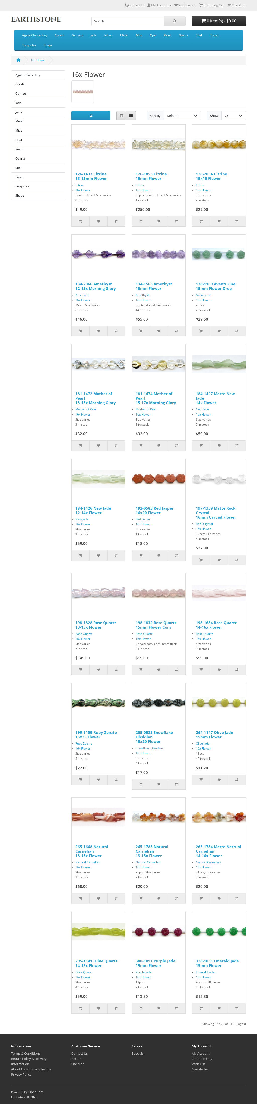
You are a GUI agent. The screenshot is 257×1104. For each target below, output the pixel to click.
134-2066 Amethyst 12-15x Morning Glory (95, 286)
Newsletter (200, 1069)
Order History (202, 1058)
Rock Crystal (204, 524)
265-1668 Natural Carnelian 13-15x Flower (91, 851)
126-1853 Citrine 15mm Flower (151, 176)
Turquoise (29, 45)
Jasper (108, 35)
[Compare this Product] (116, 221)
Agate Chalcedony (34, 35)
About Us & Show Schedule (31, 1069)
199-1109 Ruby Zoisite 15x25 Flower (96, 734)
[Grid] (131, 115)
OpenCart (35, 1092)
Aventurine (203, 295)
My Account (201, 1053)
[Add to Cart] (80, 221)
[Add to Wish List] (98, 221)
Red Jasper (143, 519)
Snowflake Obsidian (149, 748)
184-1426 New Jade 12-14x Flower (93, 510)
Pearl (167, 35)
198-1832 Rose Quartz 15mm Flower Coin (156, 625)
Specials (137, 1053)
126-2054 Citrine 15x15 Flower (211, 176)
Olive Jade (203, 743)
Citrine (80, 185)
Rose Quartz (83, 634)
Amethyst (82, 295)
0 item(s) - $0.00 (221, 21)
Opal (153, 35)
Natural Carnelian (87, 862)
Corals (59, 35)
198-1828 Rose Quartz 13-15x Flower (95, 625)
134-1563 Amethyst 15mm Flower (154, 286)
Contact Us (136, 5)
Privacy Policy (21, 1074)
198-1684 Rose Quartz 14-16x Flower (216, 625)
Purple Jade (143, 972)
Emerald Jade (205, 972)
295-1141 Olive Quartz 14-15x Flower (96, 963)
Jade (93, 35)
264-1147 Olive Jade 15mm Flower (214, 734)
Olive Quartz (84, 972)
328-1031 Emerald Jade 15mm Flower (217, 963)
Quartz (183, 35)
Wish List (198, 1064)
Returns (77, 1058)
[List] (121, 115)
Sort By (155, 115)
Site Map (77, 1064)
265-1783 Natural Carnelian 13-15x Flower (152, 851)
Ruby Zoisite (83, 743)
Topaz (214, 35)
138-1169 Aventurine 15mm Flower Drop (215, 286)
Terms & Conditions (25, 1053)
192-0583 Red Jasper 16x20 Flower (155, 510)
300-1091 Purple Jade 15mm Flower (155, 963)
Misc (139, 35)
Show (214, 115)
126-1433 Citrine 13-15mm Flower (91, 176)
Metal (124, 35)
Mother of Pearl (86, 409)
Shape (48, 45)
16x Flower (38, 60)
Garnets (77, 35)
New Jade (202, 409)
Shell (199, 35)
